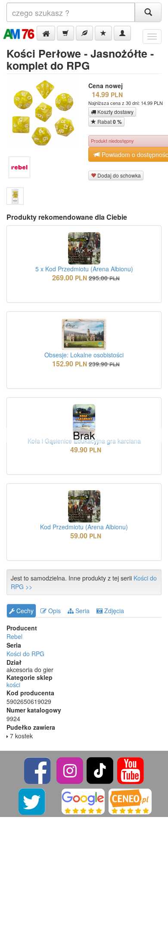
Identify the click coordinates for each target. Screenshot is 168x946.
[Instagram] (70, 769)
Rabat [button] (109, 122)
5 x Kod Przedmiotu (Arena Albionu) (84, 268)
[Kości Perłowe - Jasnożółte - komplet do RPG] (15, 196)
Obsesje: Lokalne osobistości (84, 354)
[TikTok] (100, 769)
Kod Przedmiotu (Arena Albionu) (84, 526)
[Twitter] (32, 800)
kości (13, 684)
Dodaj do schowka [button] (118, 175)
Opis (54, 610)
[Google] (83, 800)
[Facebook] (38, 769)
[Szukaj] (148, 12)
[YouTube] (130, 769)
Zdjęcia (113, 610)
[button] (46, 33)
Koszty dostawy (115, 111)
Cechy (24, 610)
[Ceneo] (130, 800)
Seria (82, 610)
